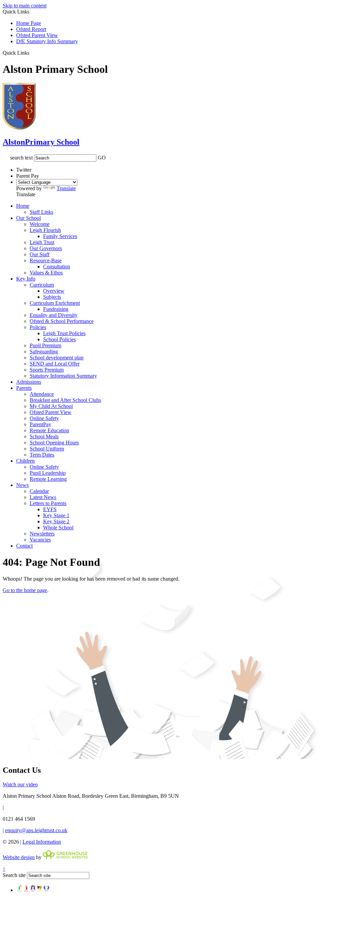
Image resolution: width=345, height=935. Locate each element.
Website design (19, 857)
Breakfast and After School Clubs (65, 400)
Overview (53, 291)
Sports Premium (47, 370)
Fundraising (55, 309)
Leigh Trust (42, 242)
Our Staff (40, 254)
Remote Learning (48, 479)
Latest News (43, 497)
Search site (14, 875)
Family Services (60, 236)
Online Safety (44, 418)
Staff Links (41, 212)
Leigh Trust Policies (64, 333)
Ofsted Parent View (37, 35)
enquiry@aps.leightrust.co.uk (36, 830)
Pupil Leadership (48, 473)
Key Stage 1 (56, 515)
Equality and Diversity (53, 315)
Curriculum (42, 285)
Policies (38, 327)
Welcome (40, 224)
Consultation (56, 266)
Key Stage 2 (56, 521)
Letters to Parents (48, 503)
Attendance (42, 394)
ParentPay (40, 424)
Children (25, 461)
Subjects (52, 297)
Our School (28, 218)
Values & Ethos (46, 272)
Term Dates (42, 455)
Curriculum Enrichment (55, 303)
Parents (24, 388)
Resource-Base (46, 260)
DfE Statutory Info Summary (47, 41)
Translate (66, 188)
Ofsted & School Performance (62, 321)
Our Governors (46, 248)
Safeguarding (44, 351)
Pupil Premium (45, 345)
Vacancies (40, 540)
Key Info (25, 279)
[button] (32, 53)
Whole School (58, 527)
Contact (24, 546)
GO (102, 157)
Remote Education (49, 430)
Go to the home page (25, 590)
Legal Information (42, 842)
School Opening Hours (54, 442)
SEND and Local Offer (55, 364)
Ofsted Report (31, 29)
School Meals (44, 436)
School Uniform (47, 448)
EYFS (50, 509)
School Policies (59, 339)
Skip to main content (24, 5)
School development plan (57, 357)
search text (21, 157)
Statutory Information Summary (63, 376)
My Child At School (51, 406)
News (22, 485)
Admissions (28, 382)
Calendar (39, 491)
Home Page (28, 23)
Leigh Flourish (45, 230)
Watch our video (20, 784)
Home (22, 206)
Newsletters (42, 533)
